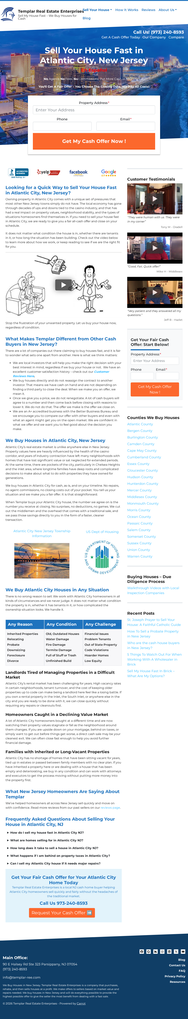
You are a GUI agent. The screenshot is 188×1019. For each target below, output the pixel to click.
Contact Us (177, 965)
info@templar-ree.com (21, 977)
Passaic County (140, 523)
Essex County (138, 464)
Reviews (148, 10)
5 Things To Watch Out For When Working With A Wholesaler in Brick (154, 659)
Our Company (154, 37)
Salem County (139, 530)
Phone (62, 119)
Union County (138, 550)
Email (125, 119)
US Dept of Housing (102, 532)
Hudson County (140, 477)
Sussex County (139, 543)
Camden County (140, 444)
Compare (176, 37)
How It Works (126, 10)
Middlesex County (142, 497)
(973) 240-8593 (15, 969)
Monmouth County (143, 504)
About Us (166, 10)
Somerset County (141, 537)
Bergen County (139, 431)
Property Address (94, 103)
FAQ (182, 971)
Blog (87, 18)
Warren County (139, 556)
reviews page (110, 807)
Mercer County (139, 490)
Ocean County (139, 517)
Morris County (138, 510)
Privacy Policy (175, 976)
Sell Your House (96, 10)
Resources (177, 982)
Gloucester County (142, 470)
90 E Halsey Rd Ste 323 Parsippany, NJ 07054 (40, 964)
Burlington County (142, 437)
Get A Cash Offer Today (121, 37)
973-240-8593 (72, 903)
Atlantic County (140, 424)
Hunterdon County (142, 484)
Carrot (81, 1003)
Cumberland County (144, 457)
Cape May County (142, 451)
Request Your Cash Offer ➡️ (62, 912)
